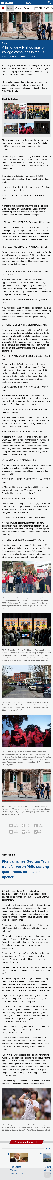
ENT (46, 8)
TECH (38, 8)
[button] (46, 1148)
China (18, 8)
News (10, 8)
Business (28, 8)
